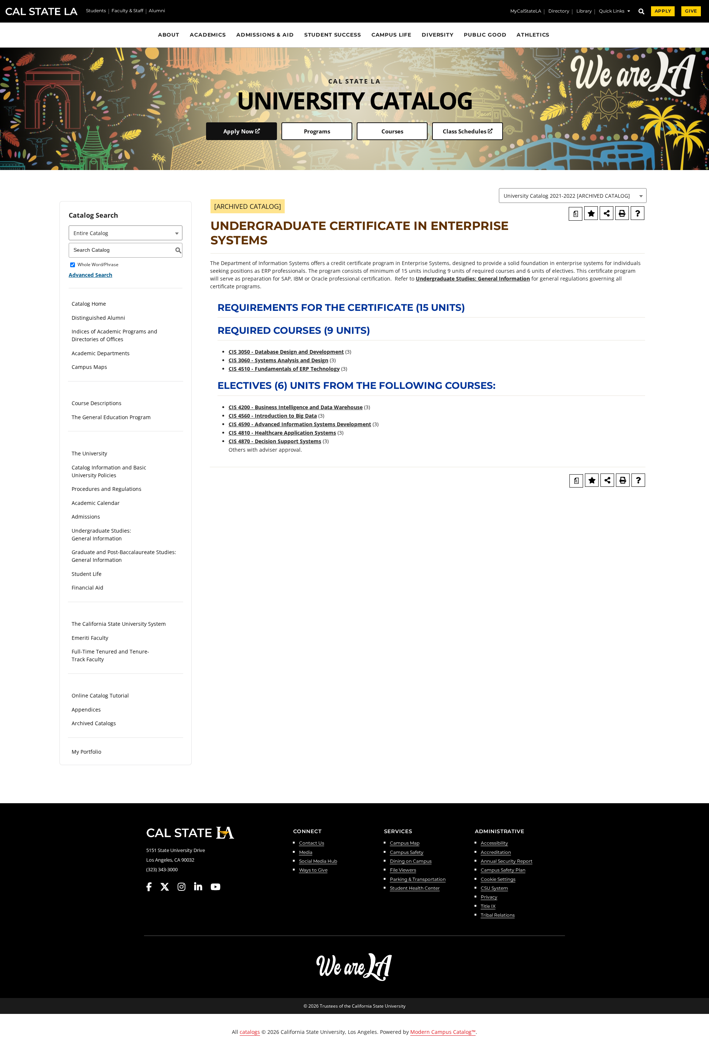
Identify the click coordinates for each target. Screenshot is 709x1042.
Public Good (485, 34)
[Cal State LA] (190, 832)
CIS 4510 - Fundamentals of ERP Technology (284, 368)
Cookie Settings (498, 879)
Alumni (157, 11)
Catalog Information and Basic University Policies (109, 471)
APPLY (663, 11)
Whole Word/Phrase (98, 265)
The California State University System (119, 623)
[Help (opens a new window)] (637, 213)
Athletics (533, 34)
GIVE (691, 11)
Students (96, 11)
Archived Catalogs (94, 723)
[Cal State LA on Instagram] (185, 887)
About (168, 34)
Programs (317, 131)
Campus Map (404, 843)
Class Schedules (464, 131)
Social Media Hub (318, 861)
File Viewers (403, 870)
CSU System (494, 888)
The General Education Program (111, 417)
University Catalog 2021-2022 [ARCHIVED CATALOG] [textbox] (567, 195)
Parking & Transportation (418, 879)
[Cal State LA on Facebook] (152, 887)
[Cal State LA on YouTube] (215, 887)
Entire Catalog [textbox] (90, 233)
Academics (208, 34)
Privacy (489, 897)
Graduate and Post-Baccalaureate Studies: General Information (124, 556)
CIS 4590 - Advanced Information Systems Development (300, 424)
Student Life (87, 573)
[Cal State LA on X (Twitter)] (168, 887)
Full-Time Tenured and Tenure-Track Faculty (110, 655)
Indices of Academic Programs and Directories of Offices (114, 335)
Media (305, 852)
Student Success (332, 34)
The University (89, 453)
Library (584, 11)
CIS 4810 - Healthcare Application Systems (282, 432)
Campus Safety (407, 852)
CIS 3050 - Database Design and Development (286, 351)
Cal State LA (42, 11)
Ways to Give (313, 870)
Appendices (86, 709)
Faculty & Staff (127, 11)
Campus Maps (89, 366)
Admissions (86, 516)
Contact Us (311, 843)
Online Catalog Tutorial (100, 695)
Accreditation (496, 852)
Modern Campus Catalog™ (443, 1031)
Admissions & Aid (265, 34)
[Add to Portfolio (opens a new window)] (591, 213)
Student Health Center (415, 888)
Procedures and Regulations (106, 488)
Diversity (437, 34)
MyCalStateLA (525, 11)
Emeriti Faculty (90, 637)
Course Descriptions (96, 403)
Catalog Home (89, 303)
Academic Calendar (96, 502)
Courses (392, 131)
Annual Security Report (506, 861)
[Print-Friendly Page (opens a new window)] (622, 213)
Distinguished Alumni (98, 317)
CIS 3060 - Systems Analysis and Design (278, 360)
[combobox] (573, 195)
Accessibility (494, 843)
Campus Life (391, 34)
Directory (558, 11)
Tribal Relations (498, 915)
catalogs (250, 1031)
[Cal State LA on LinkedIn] (201, 887)
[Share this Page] (606, 213)
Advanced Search (90, 274)
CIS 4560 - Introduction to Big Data (273, 415)
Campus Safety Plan (503, 870)
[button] (614, 12)
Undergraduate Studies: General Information (101, 534)
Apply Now (238, 131)
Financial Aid (87, 587)
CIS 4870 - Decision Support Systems (275, 441)
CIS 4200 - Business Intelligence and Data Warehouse (296, 407)
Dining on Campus (411, 861)
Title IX (488, 906)
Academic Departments (101, 353)
